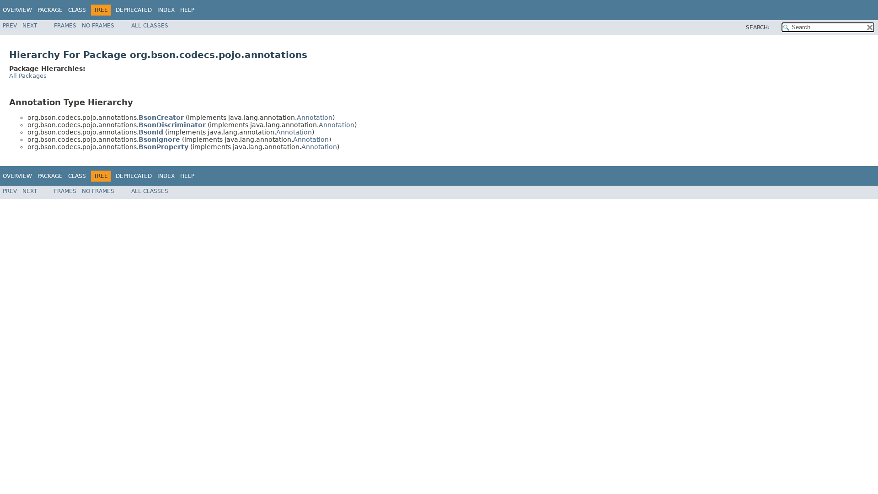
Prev (10, 25)
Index (166, 10)
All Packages (28, 75)
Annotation (314, 117)
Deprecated (134, 10)
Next (29, 25)
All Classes (149, 25)
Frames (65, 25)
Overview (17, 10)
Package (50, 10)
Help (187, 10)
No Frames (98, 25)
